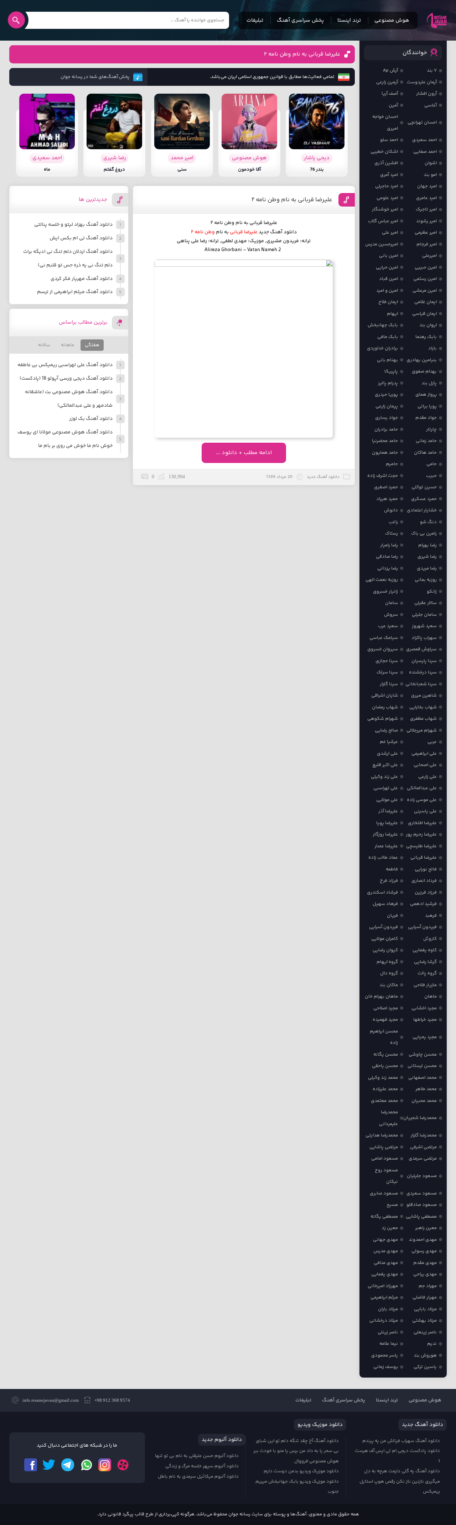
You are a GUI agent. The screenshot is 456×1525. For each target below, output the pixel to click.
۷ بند (432, 70)
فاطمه (392, 869)
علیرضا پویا (387, 823)
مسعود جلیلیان (422, 1176)
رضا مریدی (427, 568)
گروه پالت (427, 973)
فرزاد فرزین (426, 892)
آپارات (123, 1464)
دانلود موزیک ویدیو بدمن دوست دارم (301, 1471)
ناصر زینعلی (425, 1332)
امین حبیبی (426, 267)
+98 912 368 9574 (112, 1400)
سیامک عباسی (383, 637)
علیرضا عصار (386, 846)
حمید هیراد (387, 499)
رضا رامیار (389, 545)
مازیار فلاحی (425, 985)
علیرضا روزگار (385, 834)
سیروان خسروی (382, 649)
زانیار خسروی (385, 591)
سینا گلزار (389, 684)
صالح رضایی (386, 730)
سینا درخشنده (423, 672)
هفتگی (92, 345)
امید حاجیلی (386, 186)
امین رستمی (425, 278)
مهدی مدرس (385, 1251)
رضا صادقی (387, 556)
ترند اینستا (349, 20)
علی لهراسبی (385, 788)
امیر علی (390, 232)
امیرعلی (429, 255)
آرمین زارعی (387, 82)
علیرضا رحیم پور (421, 834)
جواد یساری (386, 417)
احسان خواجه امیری (385, 122)
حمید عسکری (424, 499)
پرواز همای (426, 394)
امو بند (430, 174)
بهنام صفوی (424, 371)
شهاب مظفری (423, 718)
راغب (393, 522)
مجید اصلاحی (385, 1008)
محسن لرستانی (422, 1065)
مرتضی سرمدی (423, 1158)
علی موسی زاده (422, 799)
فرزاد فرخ (389, 880)
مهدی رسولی (424, 1251)
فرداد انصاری (424, 880)
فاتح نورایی (426, 869)
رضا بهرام (427, 545)
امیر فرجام (426, 244)
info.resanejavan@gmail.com (50, 1400)
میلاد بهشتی (424, 1320)
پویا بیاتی (427, 406)
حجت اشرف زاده (382, 475)
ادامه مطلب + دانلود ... (244, 452)
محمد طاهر (426, 1089)
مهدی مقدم (425, 1262)
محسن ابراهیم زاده (384, 1037)
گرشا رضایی (425, 962)
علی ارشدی (387, 753)
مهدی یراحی (425, 1274)
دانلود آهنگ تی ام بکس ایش (81, 238)
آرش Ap (390, 70)
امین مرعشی (425, 290)
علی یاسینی (425, 811)
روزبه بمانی (426, 579)
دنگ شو (428, 522)
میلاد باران (388, 1309)
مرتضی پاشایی (383, 1147)
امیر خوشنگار (385, 209)
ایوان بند (428, 325)
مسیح (392, 1204)
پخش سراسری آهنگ (300, 20)
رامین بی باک (424, 533)
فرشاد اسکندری (382, 892)
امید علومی (387, 198)
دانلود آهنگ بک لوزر (91, 419)
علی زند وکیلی (384, 776)
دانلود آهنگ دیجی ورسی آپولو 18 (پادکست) (66, 378)
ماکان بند (388, 985)
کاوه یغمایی (425, 950)
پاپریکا (391, 371)
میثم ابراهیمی (384, 1297)
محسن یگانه (385, 1054)
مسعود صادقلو (421, 1204)
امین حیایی (387, 267)
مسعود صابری (384, 1193)
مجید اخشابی (424, 1008)
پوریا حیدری (386, 394)
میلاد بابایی (425, 1309)
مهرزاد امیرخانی (383, 1286)
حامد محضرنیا (385, 440)
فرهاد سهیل (385, 903)
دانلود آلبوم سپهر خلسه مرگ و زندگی (202, 1466)
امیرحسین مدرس (381, 244)
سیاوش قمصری (421, 649)
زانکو (432, 591)
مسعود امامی (384, 1158)
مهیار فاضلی (425, 1297)
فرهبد (431, 915)
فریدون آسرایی (422, 927)
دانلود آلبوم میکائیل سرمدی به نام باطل (198, 1476)
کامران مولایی (384, 938)
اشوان (431, 163)
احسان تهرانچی (422, 122)
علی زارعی (427, 776)
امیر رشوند (426, 221)
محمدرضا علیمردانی (388, 1118)
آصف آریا (390, 93)
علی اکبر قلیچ (385, 765)
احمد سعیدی (424, 140)
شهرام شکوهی (382, 718)
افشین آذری (386, 163)
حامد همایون (385, 452)
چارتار (431, 429)
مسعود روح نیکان (386, 1176)
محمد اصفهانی (422, 1077)
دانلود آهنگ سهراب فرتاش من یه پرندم (401, 1441)
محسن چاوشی (423, 1054)
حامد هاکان (425, 452)
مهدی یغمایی (384, 1274)
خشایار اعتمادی (422, 510)
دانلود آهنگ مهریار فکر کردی (82, 279)
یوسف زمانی (385, 1366)
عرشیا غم (389, 741)
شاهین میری (424, 695)
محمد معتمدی (384, 1100)
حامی (431, 464)
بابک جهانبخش (383, 325)
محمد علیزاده (385, 1089)
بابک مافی (387, 336)
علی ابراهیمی (424, 753)
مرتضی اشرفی (423, 1147)
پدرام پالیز (388, 383)
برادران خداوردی (382, 348)
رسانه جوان (437, 20)
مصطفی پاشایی (421, 1216)
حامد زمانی (426, 440)
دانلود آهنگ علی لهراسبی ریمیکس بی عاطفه (65, 365)
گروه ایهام (387, 962)
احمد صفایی (425, 151)
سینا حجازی (386, 661)
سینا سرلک (387, 672)
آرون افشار (426, 93)
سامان (391, 603)
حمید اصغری (386, 487)
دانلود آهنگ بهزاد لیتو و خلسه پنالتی (73, 225)
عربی (432, 741)
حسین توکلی (424, 487)
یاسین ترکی (425, 1366)
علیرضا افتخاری (422, 823)
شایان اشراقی (384, 695)
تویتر (49, 1464)
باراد (432, 348)
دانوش (391, 510)
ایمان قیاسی (424, 313)
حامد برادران (386, 429)
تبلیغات (255, 20)
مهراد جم (428, 1286)
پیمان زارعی (386, 406)
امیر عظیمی (426, 232)
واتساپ (86, 1464)
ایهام (392, 313)
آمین (393, 105)
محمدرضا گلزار (423, 1135)
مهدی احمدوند (423, 1239)
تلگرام (67, 1464)
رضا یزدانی (387, 568)
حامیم (392, 464)
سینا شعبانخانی (421, 684)
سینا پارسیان (424, 661)
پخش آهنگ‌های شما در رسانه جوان (95, 76)
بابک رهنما (426, 336)
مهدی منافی (386, 1262)
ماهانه (67, 345)
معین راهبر (426, 1228)
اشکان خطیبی (384, 151)
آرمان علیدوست (422, 82)
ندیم (432, 1343)
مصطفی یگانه (384, 1216)
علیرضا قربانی (423, 857)
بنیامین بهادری (421, 360)
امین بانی (388, 255)
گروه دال (389, 973)
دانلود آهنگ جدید (278, 232)
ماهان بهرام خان (381, 996)
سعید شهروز (424, 626)
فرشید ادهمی (423, 903)
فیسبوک (30, 1464)
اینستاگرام (104, 1464)
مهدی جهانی (385, 1239)
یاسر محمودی (384, 1355)
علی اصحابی (425, 765)
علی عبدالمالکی (422, 788)
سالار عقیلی (425, 603)
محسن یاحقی (385, 1065)
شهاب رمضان (385, 707)
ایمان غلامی (425, 302)
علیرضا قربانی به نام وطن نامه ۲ (302, 54)
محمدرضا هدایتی (382, 1135)
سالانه (44, 345)
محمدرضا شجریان (420, 1117)
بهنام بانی (387, 360)
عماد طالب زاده (383, 857)
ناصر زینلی (388, 1332)
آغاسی (430, 105)
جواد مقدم (426, 417)
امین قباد (388, 278)
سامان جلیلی (424, 614)
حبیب (431, 475)
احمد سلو (389, 140)
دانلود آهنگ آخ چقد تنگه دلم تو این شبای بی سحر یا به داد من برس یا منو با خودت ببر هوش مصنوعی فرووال (296, 1451)
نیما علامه (388, 1343)
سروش (391, 614)
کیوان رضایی (385, 950)
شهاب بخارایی (423, 707)
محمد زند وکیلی (383, 1077)
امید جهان (427, 186)
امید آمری (389, 174)
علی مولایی (387, 799)
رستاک (391, 533)
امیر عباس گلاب (383, 221)
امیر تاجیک (426, 209)
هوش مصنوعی (391, 20)
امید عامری (426, 198)
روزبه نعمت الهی (382, 579)
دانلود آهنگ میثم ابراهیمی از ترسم (75, 292)
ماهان (430, 996)
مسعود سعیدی (421, 1193)
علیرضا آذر (388, 811)
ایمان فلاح (388, 302)
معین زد (390, 1228)
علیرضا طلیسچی (421, 846)
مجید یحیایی (425, 1037)
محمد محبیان (424, 1100)
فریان (392, 915)
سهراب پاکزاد (424, 637)
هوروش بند (425, 1355)
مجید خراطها (425, 1019)
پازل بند (429, 383)
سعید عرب (388, 626)
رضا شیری (427, 556)
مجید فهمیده (385, 1019)
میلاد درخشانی (383, 1320)
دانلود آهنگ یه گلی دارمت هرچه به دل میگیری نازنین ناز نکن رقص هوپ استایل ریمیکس (399, 1481)
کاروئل (430, 938)
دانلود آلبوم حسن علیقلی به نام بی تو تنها (197, 1455)
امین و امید (387, 290)
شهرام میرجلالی (421, 730)
